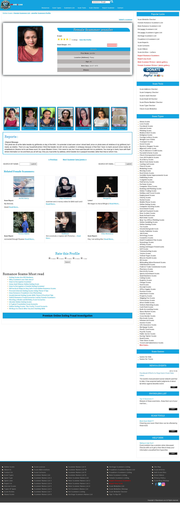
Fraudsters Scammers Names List (122, 470)
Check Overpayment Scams (150, 155)
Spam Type (8, 478)
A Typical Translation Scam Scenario (23, 304)
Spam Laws (8, 481)
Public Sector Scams (147, 334)
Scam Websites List (116, 486)
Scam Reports (143, 42)
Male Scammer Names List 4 (79, 486)
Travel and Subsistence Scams (151, 343)
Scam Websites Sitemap (118, 489)
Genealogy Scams (147, 242)
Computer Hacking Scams (149, 206)
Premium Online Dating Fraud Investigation (67, 315)
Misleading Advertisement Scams (153, 262)
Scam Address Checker (149, 89)
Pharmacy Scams (146, 269)
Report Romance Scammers (148, 56)
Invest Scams (145, 144)
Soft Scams (144, 249)
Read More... (14, 207)
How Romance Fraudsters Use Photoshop (25, 293)
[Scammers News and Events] (173, 387)
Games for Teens (146, 359)
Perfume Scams (146, 184)
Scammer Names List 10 (77, 470)
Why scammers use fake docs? (21, 280)
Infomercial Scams (147, 320)
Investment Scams (147, 209)
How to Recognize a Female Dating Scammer (26, 286)
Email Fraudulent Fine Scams (151, 240)
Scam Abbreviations (42, 470)
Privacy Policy (160, 478)
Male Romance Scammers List (149, 26)
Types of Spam (10, 489)
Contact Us (8, 472)
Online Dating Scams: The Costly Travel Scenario (28, 306)
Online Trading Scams (148, 191)
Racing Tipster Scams (148, 336)
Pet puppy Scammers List (147, 29)
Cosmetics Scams (146, 238)
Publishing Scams (146, 177)
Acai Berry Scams (146, 160)
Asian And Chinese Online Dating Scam (24, 284)
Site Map (157, 467)
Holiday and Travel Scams (150, 193)
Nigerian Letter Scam (148, 148)
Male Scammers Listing (118, 475)
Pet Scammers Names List (78, 489)
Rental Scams (145, 200)
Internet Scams (145, 128)
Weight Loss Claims (147, 139)
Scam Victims (9, 492)
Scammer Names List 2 (43, 478)
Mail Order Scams (146, 218)
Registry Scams (146, 280)
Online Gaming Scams (148, 224)
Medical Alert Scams (148, 133)
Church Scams (145, 166)
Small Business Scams (148, 276)
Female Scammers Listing (119, 478)
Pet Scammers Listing (76, 492)
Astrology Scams (146, 235)
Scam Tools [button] (82, 8)
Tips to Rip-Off (115, 494)
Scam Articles (159, 470)
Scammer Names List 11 (77, 472)
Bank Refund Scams (147, 215)
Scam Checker (94, 8)
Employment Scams (147, 195)
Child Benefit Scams (147, 265)
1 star (85, 259)
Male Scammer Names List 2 (79, 481)
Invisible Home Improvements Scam (154, 175)
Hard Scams (144, 285)
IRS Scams (143, 260)
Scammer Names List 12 (77, 475)
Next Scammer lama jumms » (75, 159)
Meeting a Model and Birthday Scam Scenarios (27, 300)
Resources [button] (45, 8)
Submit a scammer (125, 19)
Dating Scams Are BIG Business (21, 277)
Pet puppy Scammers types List (150, 33)
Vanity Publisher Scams (149, 231)
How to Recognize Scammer (20, 282)
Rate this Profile (85, 40)
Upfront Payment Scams (149, 211)
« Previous (52, 159)
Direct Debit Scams (147, 303)
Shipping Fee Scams (147, 298)
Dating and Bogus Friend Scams (152, 247)
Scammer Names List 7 (42, 492)
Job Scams (144, 233)
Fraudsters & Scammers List (148, 39)
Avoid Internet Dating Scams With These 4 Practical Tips (31, 295)
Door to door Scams (147, 213)
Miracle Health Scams (148, 258)
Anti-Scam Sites (160, 472)
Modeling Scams (146, 169)
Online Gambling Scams (149, 222)
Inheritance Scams (147, 294)
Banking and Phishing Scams (150, 189)
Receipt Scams (145, 287)
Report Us (8, 483)
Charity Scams (145, 198)
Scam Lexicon (39, 467)
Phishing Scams (145, 131)
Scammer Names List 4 (43, 483)
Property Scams (146, 296)
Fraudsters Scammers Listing (120, 472)
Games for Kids (145, 357)
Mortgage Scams (146, 327)
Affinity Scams (145, 244)
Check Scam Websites (148, 109)
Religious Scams (146, 135)
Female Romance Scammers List (150, 23)
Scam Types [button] (56, 8)
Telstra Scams (145, 253)
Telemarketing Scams (148, 251)
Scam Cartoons (143, 46)
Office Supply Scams (148, 289)
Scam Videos (143, 49)
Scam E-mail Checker (148, 96)
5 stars (53, 259)
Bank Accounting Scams (149, 309)
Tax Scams (144, 227)
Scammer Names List (42, 475)
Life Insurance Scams (148, 325)
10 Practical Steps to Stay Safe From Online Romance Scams (32, 288)
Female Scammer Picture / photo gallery (154, 65)
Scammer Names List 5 (43, 486)
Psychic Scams (145, 332)
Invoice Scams (145, 323)
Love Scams (144, 124)
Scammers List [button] (69, 8)
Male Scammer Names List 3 (79, 483)
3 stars (69, 259)
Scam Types (9, 475)
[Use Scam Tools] (173, 431)
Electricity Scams (146, 271)
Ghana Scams (145, 122)
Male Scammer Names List (78, 478)
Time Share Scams (147, 340)
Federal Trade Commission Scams (153, 267)
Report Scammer (108, 8)
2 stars (77, 259)
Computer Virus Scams (148, 186)
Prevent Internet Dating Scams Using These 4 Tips (28, 291)
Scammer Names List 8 (43, 494)
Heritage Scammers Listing (119, 467)
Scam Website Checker (147, 19)
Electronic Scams (146, 318)
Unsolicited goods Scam (149, 229)
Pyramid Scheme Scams (149, 153)
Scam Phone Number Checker (151, 102)
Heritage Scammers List (147, 36)
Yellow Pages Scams (148, 256)
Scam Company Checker (149, 92)
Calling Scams (145, 278)
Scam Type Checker (147, 105)
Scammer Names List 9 (77, 467)
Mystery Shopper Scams (149, 146)
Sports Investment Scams (149, 274)
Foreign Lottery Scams (149, 137)
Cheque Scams (145, 282)
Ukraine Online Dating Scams (20, 302)
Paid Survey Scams (147, 182)
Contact (120, 8)
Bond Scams (144, 338)
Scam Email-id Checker (149, 99)
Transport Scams (146, 142)
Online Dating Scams (148, 204)
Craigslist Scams (146, 180)
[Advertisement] (18, 91)
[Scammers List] (173, 409)
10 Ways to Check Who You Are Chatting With (27, 309)
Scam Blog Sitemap (161, 481)
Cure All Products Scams (149, 157)
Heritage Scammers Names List (80, 494)
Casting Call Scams (147, 164)
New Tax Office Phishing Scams (152, 220)
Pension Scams (145, 291)
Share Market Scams (148, 311)
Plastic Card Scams (147, 329)
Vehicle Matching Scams (149, 305)
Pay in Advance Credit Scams (151, 151)
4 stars (61, 259)
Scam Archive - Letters (147, 52)
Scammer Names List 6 (43, 489)
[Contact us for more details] (173, 453)
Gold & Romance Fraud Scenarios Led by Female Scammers (32, 297)
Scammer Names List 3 (42, 481)
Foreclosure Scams (147, 300)
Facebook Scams (146, 126)
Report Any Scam (116, 483)
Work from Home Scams (149, 162)
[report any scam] (151, 72)
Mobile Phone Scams (148, 202)
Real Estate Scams (147, 173)
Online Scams (7, 13)
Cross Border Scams (147, 316)
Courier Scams (145, 314)
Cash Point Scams (146, 307)
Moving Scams (145, 171)
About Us (7, 470)
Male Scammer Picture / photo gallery (153, 62)
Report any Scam (144, 59)
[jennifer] (30, 44)
